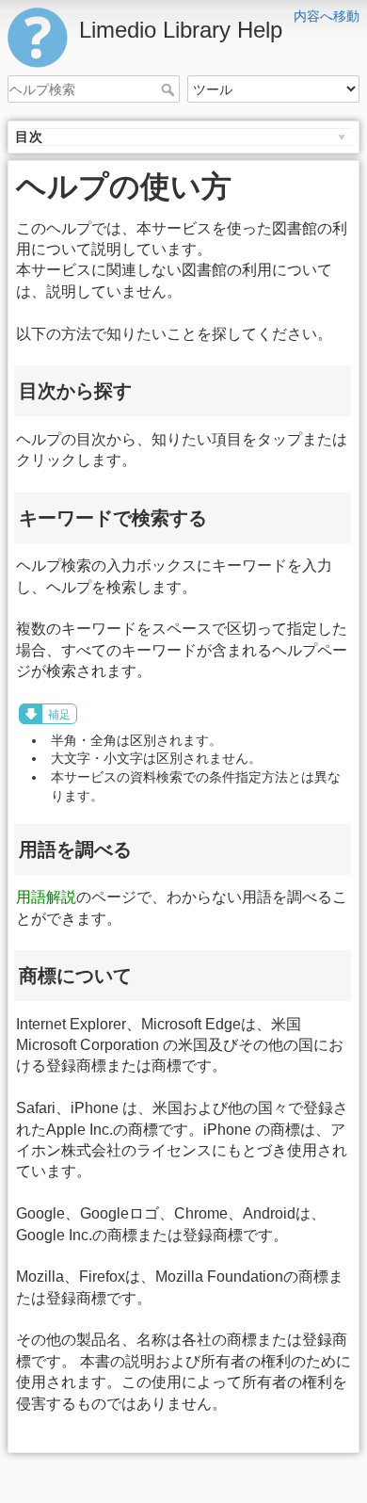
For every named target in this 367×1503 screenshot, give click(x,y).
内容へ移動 (326, 16)
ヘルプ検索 (170, 89)
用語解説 (46, 897)
